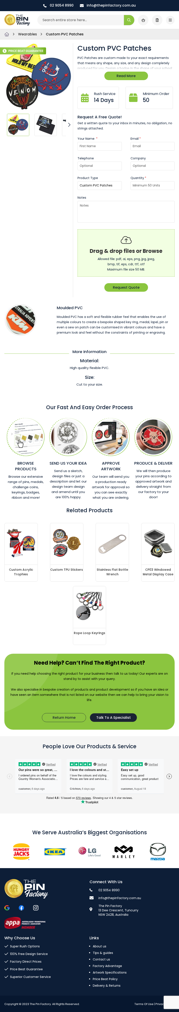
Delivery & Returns (106, 985)
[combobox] (85, 20)
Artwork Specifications (110, 972)
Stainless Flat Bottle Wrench (112, 571)
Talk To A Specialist (113, 717)
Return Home (64, 717)
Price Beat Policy (105, 979)
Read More (126, 75)
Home (6, 34)
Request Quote (126, 287)
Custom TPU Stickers (66, 569)
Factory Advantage (107, 966)
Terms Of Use (143, 1004)
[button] (18, 124)
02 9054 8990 (61, 5)
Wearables (28, 34)
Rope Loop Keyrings (89, 633)
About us (99, 946)
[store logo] (17, 20)
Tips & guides (103, 953)
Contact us (101, 959)
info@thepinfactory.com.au (111, 5)
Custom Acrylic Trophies (21, 571)
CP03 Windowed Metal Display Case (158, 571)
